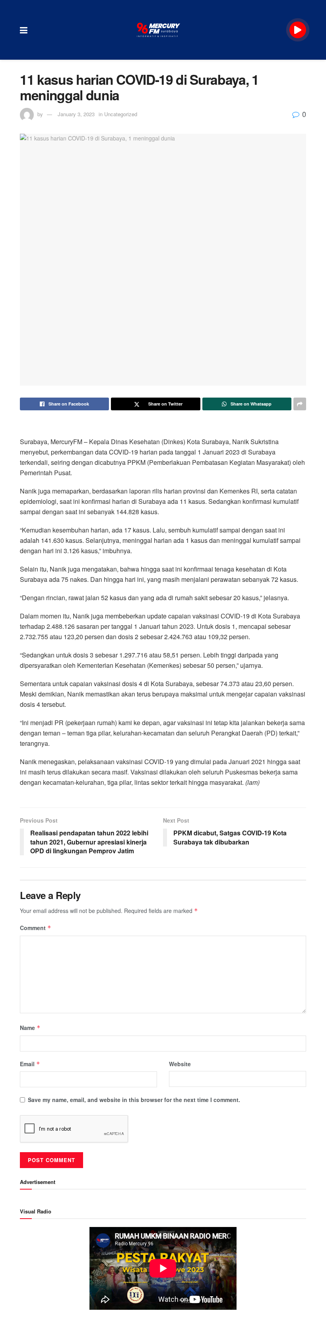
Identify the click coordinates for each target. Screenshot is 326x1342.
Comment (35, 928)
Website (180, 1064)
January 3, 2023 (76, 114)
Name (30, 1028)
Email (30, 1064)
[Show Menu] (23, 30)
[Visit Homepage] (158, 30)
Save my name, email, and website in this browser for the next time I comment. (134, 1100)
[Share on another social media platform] (299, 404)
